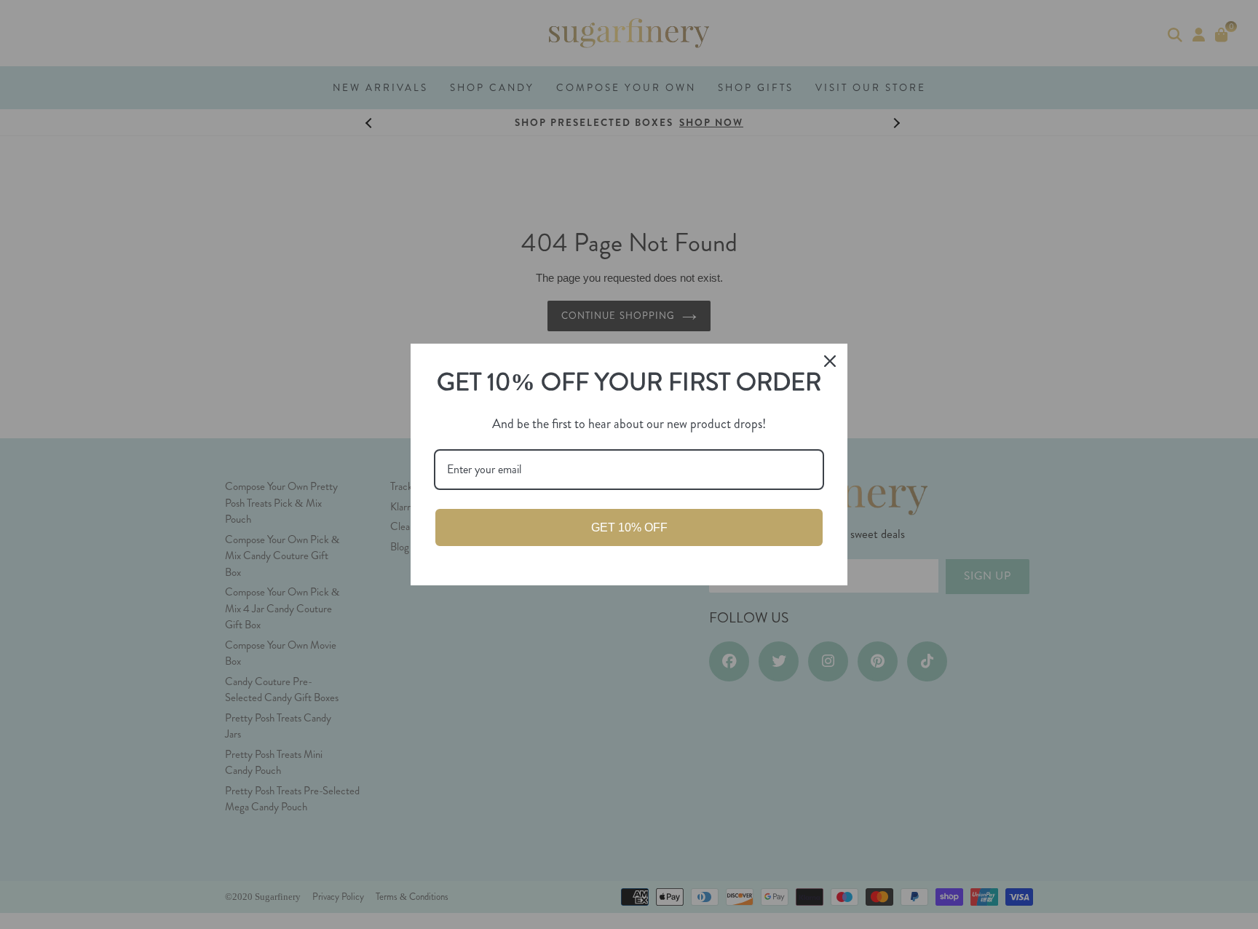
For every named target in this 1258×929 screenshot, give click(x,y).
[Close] (829, 361)
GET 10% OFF (629, 527)
